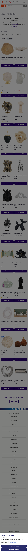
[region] (14, 544)
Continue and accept (14, 546)
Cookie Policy (13, 542)
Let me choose (14, 552)
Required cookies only (14, 549)
